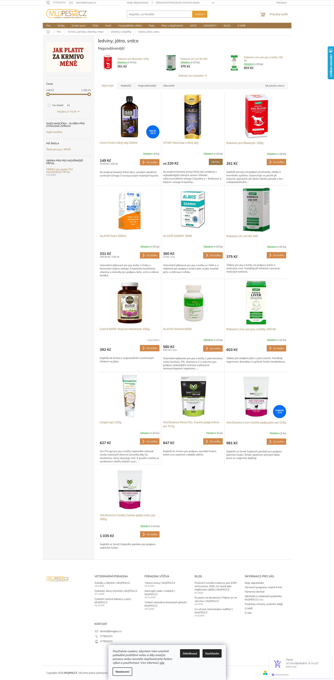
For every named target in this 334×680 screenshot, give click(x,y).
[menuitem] (48, 25)
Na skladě (61, 105)
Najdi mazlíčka (54, 132)
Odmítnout (190, 653)
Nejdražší (126, 85)
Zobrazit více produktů (191, 75)
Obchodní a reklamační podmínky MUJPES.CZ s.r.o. (263, 598)
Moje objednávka (138, 2)
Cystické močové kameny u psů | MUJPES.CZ (113, 600)
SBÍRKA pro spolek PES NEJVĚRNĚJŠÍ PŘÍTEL (59, 170)
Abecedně (169, 85)
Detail (216, 161)
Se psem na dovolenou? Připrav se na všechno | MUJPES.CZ (216, 599)
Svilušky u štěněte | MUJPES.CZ (112, 582)
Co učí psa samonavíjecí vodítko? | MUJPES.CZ (214, 611)
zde (162, 662)
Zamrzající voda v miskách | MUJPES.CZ (159, 592)
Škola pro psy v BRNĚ (58, 149)
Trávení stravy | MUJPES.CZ (159, 582)
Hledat (199, 14)
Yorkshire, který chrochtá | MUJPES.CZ (116, 590)
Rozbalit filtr (66, 111)
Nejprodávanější (147, 85)
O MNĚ (249, 608)
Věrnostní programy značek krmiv (178, 2)
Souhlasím (212, 653)
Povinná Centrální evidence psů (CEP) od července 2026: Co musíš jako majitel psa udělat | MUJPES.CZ (216, 586)
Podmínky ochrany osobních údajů (264, 604)
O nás (248, 612)
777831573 (106, 636)
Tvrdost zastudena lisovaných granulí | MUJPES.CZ (165, 604)
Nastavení (122, 671)
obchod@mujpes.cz (111, 631)
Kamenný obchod (254, 591)
